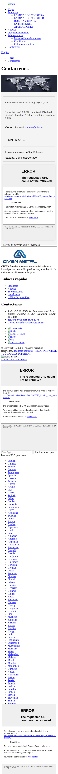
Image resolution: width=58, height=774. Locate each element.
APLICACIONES (23, 26)
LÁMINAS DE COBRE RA (29, 15)
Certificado (19, 41)
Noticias (12, 29)
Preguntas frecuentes (18, 32)
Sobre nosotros (15, 35)
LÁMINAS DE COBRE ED (29, 18)
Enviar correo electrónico (14, 359)
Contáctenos (14, 47)
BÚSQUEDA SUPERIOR (16, 353)
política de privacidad (18, 297)
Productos (13, 12)
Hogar (11, 9)
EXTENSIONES (23, 23)
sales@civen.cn (36, 127)
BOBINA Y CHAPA (25, 21)
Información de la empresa (27, 38)
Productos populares (23, 350)
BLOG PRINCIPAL (46, 350)
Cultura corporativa (24, 44)
